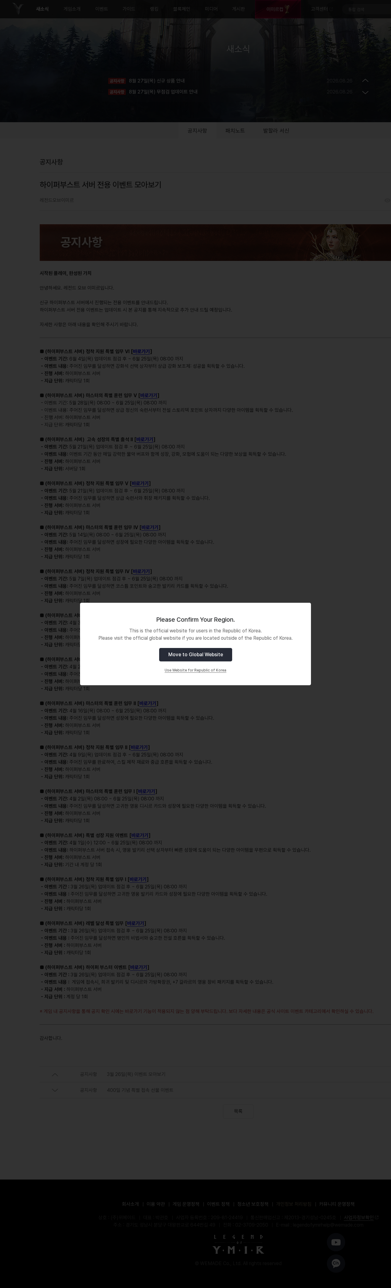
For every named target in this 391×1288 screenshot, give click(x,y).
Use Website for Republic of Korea (195, 670)
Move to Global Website (195, 654)
